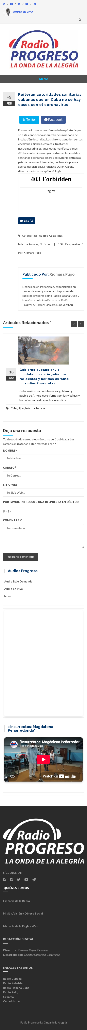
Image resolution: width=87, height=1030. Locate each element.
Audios (43, 235)
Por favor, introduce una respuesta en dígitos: (41, 502)
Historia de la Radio (16, 901)
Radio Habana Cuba (16, 987)
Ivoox (8, 596)
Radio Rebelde (12, 983)
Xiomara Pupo (32, 252)
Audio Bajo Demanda (18, 581)
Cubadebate (11, 1001)
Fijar (60, 235)
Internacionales (28, 244)
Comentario (12, 520)
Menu (43, 79)
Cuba (52, 235)
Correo (9, 467)
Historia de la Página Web (20, 926)
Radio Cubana (12, 978)
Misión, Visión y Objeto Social (23, 913)
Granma (8, 997)
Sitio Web (10, 484)
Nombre (10, 450)
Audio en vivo (13, 588)
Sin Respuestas (70, 244)
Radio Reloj (10, 992)
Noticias (45, 244)
